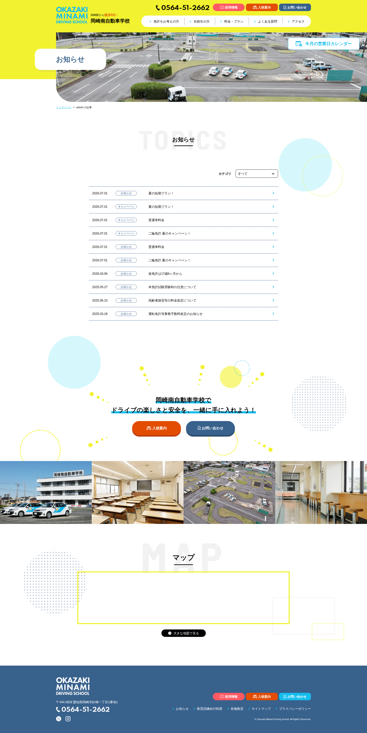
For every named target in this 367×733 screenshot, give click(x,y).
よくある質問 (265, 21)
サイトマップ (259, 708)
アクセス (296, 21)
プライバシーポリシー (292, 708)
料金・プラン (231, 21)
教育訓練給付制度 (207, 708)
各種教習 (234, 708)
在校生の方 (199, 21)
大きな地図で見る (183, 633)
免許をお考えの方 (163, 21)
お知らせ (180, 708)
